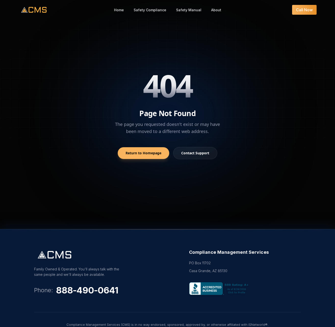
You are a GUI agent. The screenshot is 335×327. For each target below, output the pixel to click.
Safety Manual (188, 10)
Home (119, 10)
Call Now (304, 9)
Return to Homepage (143, 153)
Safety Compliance (150, 10)
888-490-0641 (87, 290)
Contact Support (195, 153)
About (216, 10)
